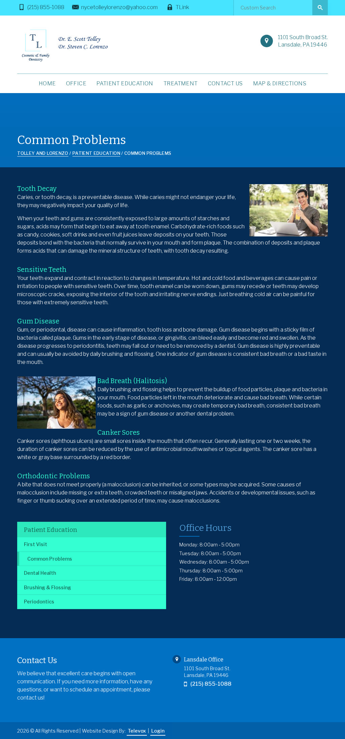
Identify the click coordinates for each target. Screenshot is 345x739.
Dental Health (40, 573)
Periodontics (39, 602)
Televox (137, 731)
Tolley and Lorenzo (42, 153)
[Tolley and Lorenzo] (63, 45)
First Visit (35, 544)
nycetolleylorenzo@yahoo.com (119, 7)
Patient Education (50, 530)
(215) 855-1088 (45, 7)
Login (157, 731)
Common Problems (49, 559)
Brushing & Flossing (47, 588)
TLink (182, 7)
